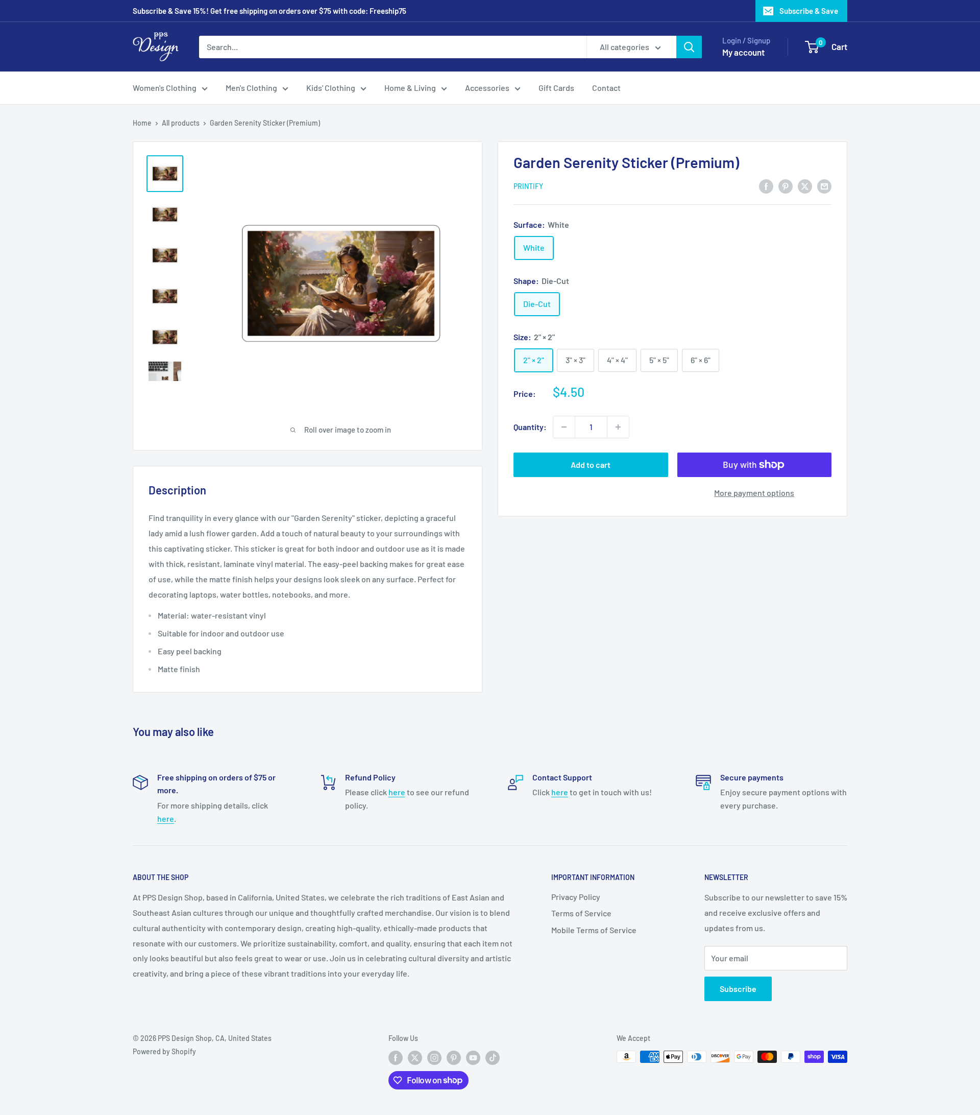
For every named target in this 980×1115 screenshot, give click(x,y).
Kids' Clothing (330, 87)
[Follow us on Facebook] (395, 1058)
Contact (606, 87)
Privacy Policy (575, 897)
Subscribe (738, 988)
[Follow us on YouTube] (473, 1058)
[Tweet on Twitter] (805, 186)
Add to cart (590, 464)
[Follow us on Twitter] (415, 1058)
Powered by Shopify (164, 1051)
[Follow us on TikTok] (492, 1058)
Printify (528, 186)
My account (743, 52)
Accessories (487, 87)
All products (181, 122)
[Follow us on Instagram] (434, 1058)
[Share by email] (824, 186)
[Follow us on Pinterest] (454, 1058)
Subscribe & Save (808, 10)
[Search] (689, 47)
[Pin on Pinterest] (785, 186)
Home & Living (410, 87)
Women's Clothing (165, 87)
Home (142, 122)
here (165, 818)
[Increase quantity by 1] (618, 427)
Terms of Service (581, 913)
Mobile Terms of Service (593, 930)
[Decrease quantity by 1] (564, 427)
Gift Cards (556, 87)
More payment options (754, 492)
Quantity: (530, 427)
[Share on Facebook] (766, 186)
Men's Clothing (251, 87)
